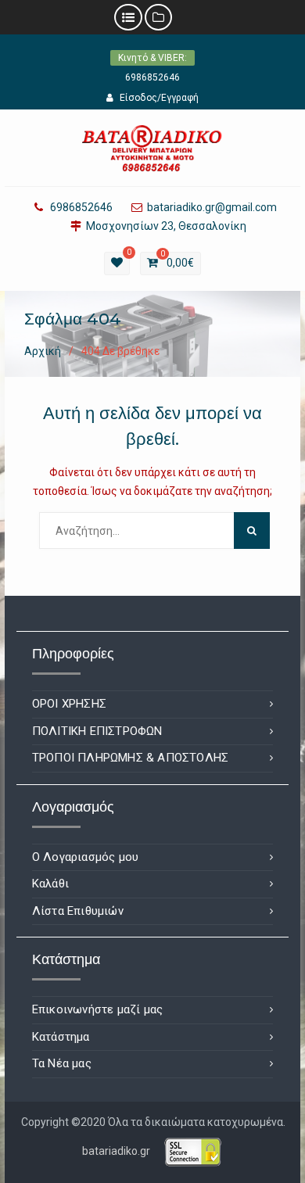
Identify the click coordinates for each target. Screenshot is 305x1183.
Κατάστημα (61, 1037)
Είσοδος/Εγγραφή (159, 97)
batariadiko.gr (116, 1150)
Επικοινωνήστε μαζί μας (97, 1009)
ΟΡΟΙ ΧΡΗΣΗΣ (69, 704)
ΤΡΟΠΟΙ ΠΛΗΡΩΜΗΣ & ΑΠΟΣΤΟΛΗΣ (130, 758)
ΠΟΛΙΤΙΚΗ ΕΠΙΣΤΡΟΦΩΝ (97, 731)
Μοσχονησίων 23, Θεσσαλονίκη (166, 226)
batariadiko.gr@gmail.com (212, 207)
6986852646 (152, 77)
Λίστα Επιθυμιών (78, 911)
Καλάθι (50, 883)
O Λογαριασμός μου (85, 857)
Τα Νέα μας (62, 1063)
